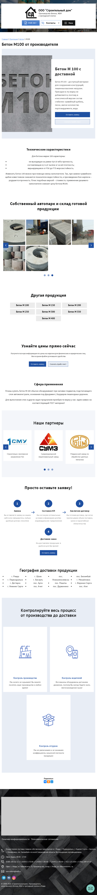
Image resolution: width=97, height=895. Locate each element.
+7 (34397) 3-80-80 (41, 862)
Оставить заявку (72, 114)
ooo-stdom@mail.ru (13, 871)
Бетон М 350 (74, 311)
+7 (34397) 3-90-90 (56, 862)
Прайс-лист (32, 23)
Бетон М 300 (48, 311)
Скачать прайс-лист (72, 122)
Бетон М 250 (22, 311)
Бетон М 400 (48, 318)
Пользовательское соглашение (44, 839)
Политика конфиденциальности (15, 839)
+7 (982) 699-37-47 (84, 862)
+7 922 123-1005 (70, 862)
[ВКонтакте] (45, 781)
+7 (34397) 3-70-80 (26, 862)
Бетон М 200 (74, 305)
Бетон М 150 (48, 305)
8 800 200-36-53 (12, 862)
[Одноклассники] (48, 781)
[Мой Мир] (51, 781)
